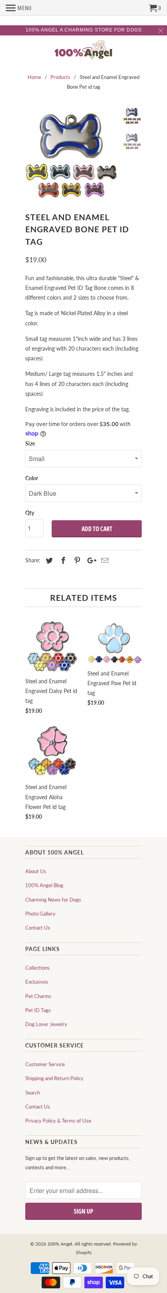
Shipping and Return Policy (54, 1078)
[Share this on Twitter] (48, 560)
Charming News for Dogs (53, 900)
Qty (29, 512)
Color (31, 478)
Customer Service (45, 1064)
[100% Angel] (83, 50)
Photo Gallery (40, 914)
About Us (35, 871)
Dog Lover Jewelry (46, 1024)
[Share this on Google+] (90, 560)
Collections (37, 968)
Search (32, 1092)
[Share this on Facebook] (62, 560)
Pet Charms (38, 996)
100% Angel (59, 1244)
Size (30, 443)
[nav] (19, 8)
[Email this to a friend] (103, 560)
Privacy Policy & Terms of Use (58, 1121)
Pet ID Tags (38, 1010)
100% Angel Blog (44, 885)
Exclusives (36, 982)
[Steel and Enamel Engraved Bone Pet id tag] (71, 153)
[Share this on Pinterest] (76, 560)
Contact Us (37, 928)
